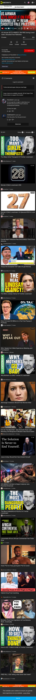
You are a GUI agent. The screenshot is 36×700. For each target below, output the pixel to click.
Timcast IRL (4, 50)
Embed (17, 44)
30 (21, 28)
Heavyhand (10, 100)
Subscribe (30, 50)
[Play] (2, 28)
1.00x (19, 28)
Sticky (19, 132)
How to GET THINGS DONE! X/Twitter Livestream (17, 647)
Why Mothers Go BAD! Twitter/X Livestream (15, 375)
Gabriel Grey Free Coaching (10, 593)
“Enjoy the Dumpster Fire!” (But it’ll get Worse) (16, 266)
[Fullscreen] (33, 28)
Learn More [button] (26, 693)
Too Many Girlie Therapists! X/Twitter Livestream (17, 157)
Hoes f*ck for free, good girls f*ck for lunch (15, 566)
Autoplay (28, 132)
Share (11, 44)
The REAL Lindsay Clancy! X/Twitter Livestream (16, 294)
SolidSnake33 (11, 115)
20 (24, 28)
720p (31, 28)
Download (24, 44)
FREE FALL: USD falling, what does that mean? (16, 674)
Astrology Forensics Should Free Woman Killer (16, 402)
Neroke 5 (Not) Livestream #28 (11, 185)
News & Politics (22, 55)
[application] (18, 20)
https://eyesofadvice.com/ (8, 59)
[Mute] (27, 28)
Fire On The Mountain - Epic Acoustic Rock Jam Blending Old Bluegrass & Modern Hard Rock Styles (17, 430)
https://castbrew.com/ (7, 63)
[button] (28, 2)
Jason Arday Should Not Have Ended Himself (15, 457)
